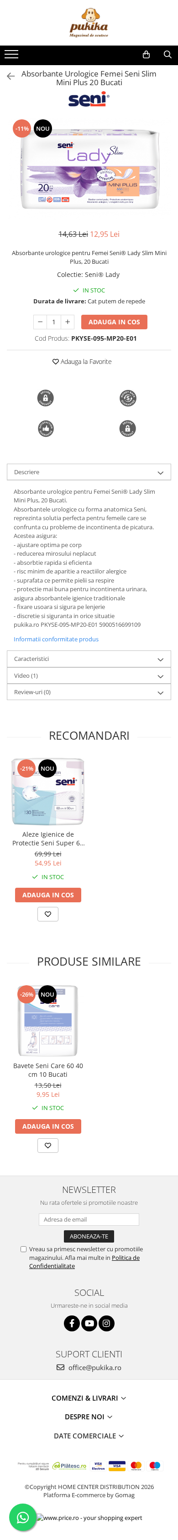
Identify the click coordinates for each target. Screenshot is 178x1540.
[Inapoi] (7, 76)
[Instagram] (107, 1323)
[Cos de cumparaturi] (146, 55)
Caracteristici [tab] (31, 659)
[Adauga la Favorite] (47, 914)
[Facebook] (72, 1323)
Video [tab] (26, 675)
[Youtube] (89, 1323)
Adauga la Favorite (85, 361)
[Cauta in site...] (167, 55)
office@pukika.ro (94, 1367)
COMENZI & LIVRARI (86, 1397)
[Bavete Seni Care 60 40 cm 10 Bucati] (47, 1020)
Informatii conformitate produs (56, 639)
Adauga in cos (114, 321)
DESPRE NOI (85, 1416)
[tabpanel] (89, 169)
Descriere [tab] (26, 472)
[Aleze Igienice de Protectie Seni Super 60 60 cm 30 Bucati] (47, 791)
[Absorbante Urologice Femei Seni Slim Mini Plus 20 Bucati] (89, 169)
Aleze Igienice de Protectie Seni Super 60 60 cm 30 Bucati (48, 838)
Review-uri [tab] (32, 692)
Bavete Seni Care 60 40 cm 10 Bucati (48, 1070)
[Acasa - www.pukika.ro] (89, 23)
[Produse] (13, 57)
